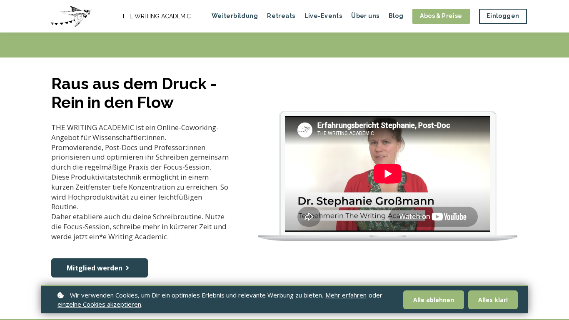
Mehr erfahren (346, 295)
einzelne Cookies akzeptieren (99, 304)
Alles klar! (493, 300)
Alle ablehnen (433, 300)
